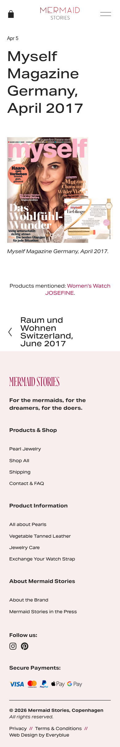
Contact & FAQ (26, 483)
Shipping (19, 472)
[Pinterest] (24, 646)
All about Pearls (27, 524)
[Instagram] (13, 646)
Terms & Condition (57, 728)
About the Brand (28, 600)
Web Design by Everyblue (39, 735)
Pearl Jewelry (25, 449)
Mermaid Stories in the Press (43, 611)
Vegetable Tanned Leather (40, 536)
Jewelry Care (24, 547)
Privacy (18, 728)
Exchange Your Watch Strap (42, 559)
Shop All (19, 460)
